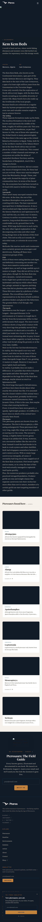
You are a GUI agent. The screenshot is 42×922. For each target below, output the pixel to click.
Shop (4, 860)
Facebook (5, 822)
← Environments (7, 39)
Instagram (6, 818)
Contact (5, 856)
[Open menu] (38, 3)
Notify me (21, 788)
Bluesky (5, 815)
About (4, 853)
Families (5, 837)
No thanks (21, 916)
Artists (4, 849)
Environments (7, 841)
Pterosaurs (6, 833)
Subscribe (8, 880)
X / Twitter (6, 820)
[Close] (37, 894)
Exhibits (5, 845)
